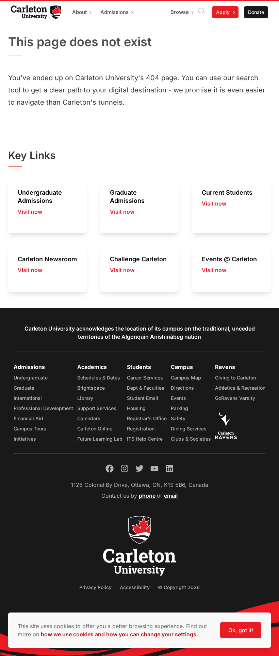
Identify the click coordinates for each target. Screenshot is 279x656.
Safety (178, 418)
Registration (140, 428)
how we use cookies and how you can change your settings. (119, 634)
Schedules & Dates (98, 377)
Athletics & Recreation (240, 388)
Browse (179, 12)
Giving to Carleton (235, 377)
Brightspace (91, 388)
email (171, 495)
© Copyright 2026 (179, 587)
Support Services (96, 408)
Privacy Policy (95, 587)
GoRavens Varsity (235, 398)
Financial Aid (28, 418)
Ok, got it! (240, 630)
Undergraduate (31, 377)
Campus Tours (30, 428)
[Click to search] (201, 12)
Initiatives (25, 439)
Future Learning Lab (99, 439)
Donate (256, 12)
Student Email (142, 398)
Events (178, 398)
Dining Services (189, 428)
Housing (136, 408)
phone (148, 495)
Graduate (24, 388)
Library (85, 398)
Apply (223, 12)
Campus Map (186, 377)
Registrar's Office (147, 418)
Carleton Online (94, 428)
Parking (179, 408)
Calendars (88, 418)
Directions (182, 388)
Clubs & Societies (191, 439)
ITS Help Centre (145, 439)
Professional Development (43, 408)
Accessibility (135, 587)
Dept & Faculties (145, 388)
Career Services (145, 377)
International (28, 398)
